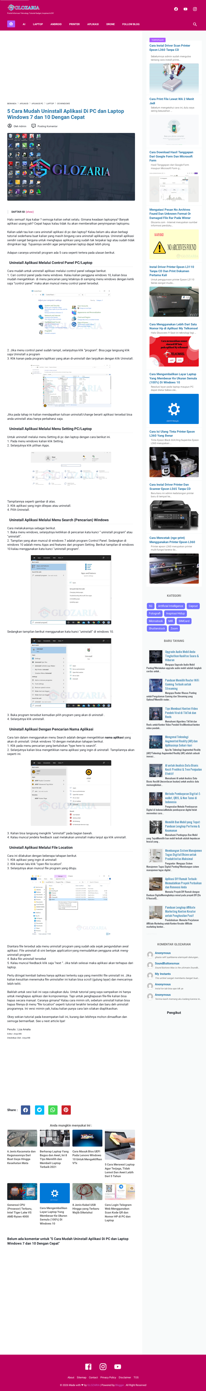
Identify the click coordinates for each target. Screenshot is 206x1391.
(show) (30, 211)
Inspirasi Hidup (175, 613)
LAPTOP (38, 24)
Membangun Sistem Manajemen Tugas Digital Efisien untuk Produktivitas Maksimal (183, 854)
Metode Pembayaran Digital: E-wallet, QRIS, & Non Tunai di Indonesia (183, 797)
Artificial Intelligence (170, 606)
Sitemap (81, 1377)
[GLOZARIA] (26, 7)
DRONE (110, 24)
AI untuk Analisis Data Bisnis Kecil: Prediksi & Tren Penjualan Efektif (183, 769)
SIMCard (184, 621)
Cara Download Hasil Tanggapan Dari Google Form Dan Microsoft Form (171, 156)
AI (24, 24)
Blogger (120, 1385)
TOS (136, 1377)
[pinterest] (66, 1110)
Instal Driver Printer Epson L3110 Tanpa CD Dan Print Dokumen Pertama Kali (171, 271)
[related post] (22, 1138)
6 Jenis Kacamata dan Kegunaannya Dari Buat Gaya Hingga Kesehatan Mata (21, 1157)
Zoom (174, 628)
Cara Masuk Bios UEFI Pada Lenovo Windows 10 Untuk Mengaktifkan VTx (87, 1157)
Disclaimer (125, 1377)
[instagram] (194, 9)
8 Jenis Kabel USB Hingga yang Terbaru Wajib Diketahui (85, 1208)
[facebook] (175, 9)
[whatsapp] (53, 1110)
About (71, 1377)
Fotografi (155, 613)
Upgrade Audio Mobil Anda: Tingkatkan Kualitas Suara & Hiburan (182, 655)
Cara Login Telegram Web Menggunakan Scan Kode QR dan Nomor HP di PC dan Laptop (118, 1212)
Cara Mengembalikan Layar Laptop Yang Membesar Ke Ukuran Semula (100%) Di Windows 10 (53, 1215)
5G (150, 606)
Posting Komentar (48, 126)
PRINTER (74, 24)
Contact (93, 1377)
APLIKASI (93, 24)
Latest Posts (151, 934)
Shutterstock (157, 628)
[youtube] (185, 9)
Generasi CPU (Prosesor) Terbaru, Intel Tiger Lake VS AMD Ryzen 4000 (19, 1210)
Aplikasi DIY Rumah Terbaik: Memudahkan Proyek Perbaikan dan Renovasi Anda (183, 882)
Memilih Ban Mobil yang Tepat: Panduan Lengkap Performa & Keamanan (182, 826)
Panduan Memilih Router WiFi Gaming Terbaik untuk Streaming (182, 684)
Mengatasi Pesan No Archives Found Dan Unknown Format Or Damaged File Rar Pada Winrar (170, 214)
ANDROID (56, 24)
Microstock (156, 621)
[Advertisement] (71, 66)
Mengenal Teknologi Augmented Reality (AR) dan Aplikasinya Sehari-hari (181, 740)
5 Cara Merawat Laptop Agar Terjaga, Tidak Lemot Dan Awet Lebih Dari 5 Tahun (120, 1170)
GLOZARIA (93, 1385)
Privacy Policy (108, 1377)
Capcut (193, 606)
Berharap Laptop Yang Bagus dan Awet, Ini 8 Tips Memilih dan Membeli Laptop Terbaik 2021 (54, 1159)
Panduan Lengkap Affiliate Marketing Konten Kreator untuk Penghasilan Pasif (180, 911)
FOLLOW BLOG (131, 24)
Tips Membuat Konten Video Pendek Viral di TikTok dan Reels (181, 712)
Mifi (170, 621)
